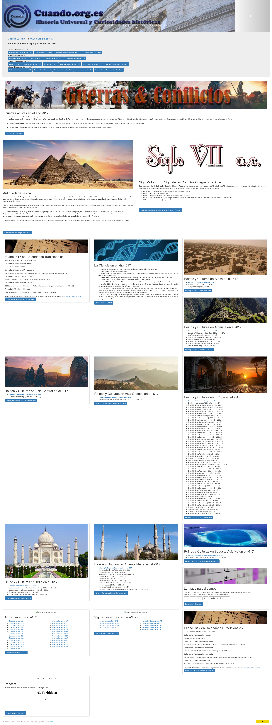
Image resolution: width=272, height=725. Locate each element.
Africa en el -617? (15, 64)
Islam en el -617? (36, 58)
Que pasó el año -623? (16, 636)
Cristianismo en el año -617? (75, 58)
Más (51, 721)
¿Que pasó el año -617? (42, 38)
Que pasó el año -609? (60, 636)
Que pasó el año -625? (16, 632)
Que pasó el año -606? (60, 642)
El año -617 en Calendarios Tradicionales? (20, 299)
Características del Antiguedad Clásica (17, 233)
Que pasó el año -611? (60, 632)
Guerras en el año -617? (43, 53)
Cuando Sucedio (16, 38)
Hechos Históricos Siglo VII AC (108, 627)
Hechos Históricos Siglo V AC (152, 623)
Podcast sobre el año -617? (63, 70)
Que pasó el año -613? (60, 627)
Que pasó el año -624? (16, 634)
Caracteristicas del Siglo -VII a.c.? (20, 53)
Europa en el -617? (50, 64)
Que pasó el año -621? (16, 640)
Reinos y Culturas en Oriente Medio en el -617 (111, 593)
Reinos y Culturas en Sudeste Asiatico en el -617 (201, 561)
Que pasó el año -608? (60, 638)
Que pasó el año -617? (16, 649)
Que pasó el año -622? (16, 638)
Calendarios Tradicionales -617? (20, 70)
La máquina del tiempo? (42, 70)
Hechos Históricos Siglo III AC (152, 627)
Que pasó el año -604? (60, 646)
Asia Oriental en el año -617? (70, 64)
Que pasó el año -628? (16, 625)
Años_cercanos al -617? (84, 70)
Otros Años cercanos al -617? (16, 652)
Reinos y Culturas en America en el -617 (198, 350)
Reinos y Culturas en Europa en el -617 (198, 517)
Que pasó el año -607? (60, 640)
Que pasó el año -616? (60, 621)
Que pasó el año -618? (16, 646)
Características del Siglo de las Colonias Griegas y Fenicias (160, 210)
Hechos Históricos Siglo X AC (108, 621)
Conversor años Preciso (72, 296)
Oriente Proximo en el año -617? (117, 64)
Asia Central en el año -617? (92, 64)
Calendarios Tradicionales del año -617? (108, 70)
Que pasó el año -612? (60, 629)
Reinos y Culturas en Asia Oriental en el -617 (111, 403)
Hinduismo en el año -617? (18, 58)
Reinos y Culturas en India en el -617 (18, 598)
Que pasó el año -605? (60, 644)
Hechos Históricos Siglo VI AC (152, 621)
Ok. (262, 721)
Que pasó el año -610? (60, 634)
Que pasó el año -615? (60, 623)
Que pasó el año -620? (16, 642)
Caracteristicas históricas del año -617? (68, 53)
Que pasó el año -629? (16, 623)
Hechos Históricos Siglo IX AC (108, 623)
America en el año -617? (32, 64)
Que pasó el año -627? (16, 627)
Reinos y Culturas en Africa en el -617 (198, 291)
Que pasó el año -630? (16, 621)
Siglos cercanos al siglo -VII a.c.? (107, 633)
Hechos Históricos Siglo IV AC (152, 625)
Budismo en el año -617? (54, 58)
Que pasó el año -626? (16, 629)
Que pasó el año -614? (60, 625)
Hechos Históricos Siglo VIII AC (108, 625)
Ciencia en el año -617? (93, 53)
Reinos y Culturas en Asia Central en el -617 (21, 401)
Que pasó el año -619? (16, 644)
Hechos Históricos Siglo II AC (151, 629)
